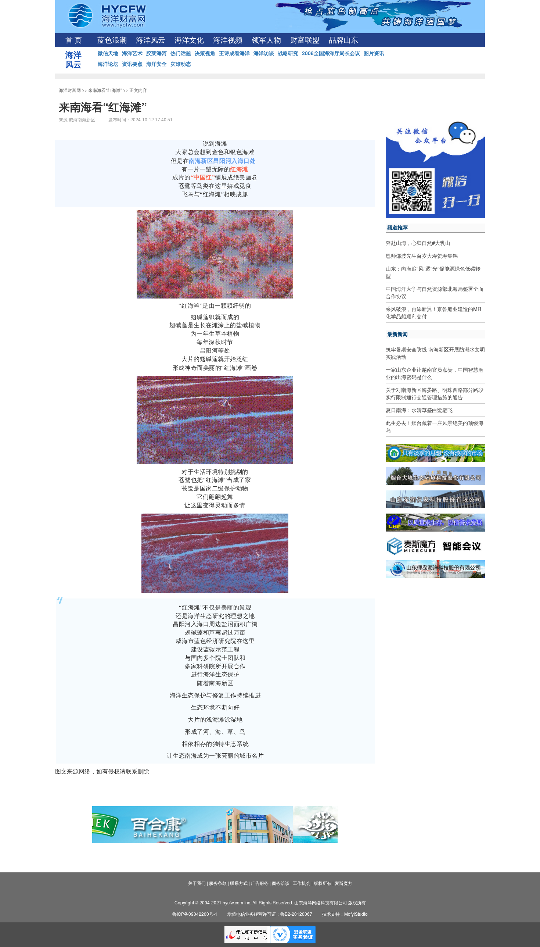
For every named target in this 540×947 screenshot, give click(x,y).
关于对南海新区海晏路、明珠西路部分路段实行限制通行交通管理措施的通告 (434, 393)
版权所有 (322, 883)
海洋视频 (227, 40)
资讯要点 (132, 63)
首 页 (73, 40)
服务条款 (218, 883)
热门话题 (180, 53)
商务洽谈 (280, 883)
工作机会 (301, 883)
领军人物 (266, 40)
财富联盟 (305, 40)
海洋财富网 (70, 90)
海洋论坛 (108, 63)
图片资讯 (374, 53)
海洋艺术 (132, 53)
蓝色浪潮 (112, 40)
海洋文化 (189, 40)
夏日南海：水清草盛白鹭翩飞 (419, 410)
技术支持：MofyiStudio (345, 914)
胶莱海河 (156, 53)
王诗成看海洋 (234, 53)
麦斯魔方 (343, 883)
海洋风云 (150, 40)
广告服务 (260, 883)
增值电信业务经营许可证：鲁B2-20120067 (269, 914)
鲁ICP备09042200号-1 (194, 914)
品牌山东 (343, 40)
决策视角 (205, 53)
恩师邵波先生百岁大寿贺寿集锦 (422, 255)
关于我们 (197, 883)
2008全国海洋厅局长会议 (331, 53)
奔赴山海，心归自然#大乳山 (418, 242)
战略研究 (288, 53)
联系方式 (239, 883)
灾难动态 (180, 63)
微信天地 (108, 53)
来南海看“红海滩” (105, 90)
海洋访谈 (263, 53)
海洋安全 (156, 63)
